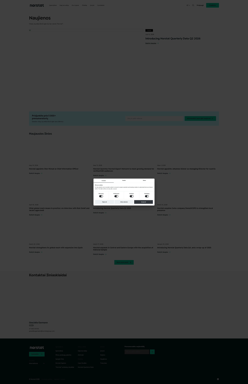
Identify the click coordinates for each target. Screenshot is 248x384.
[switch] (116, 196)
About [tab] (144, 180)
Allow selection (124, 201)
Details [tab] (124, 180)
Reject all (104, 201)
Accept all (143, 201)
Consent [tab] (104, 180)
